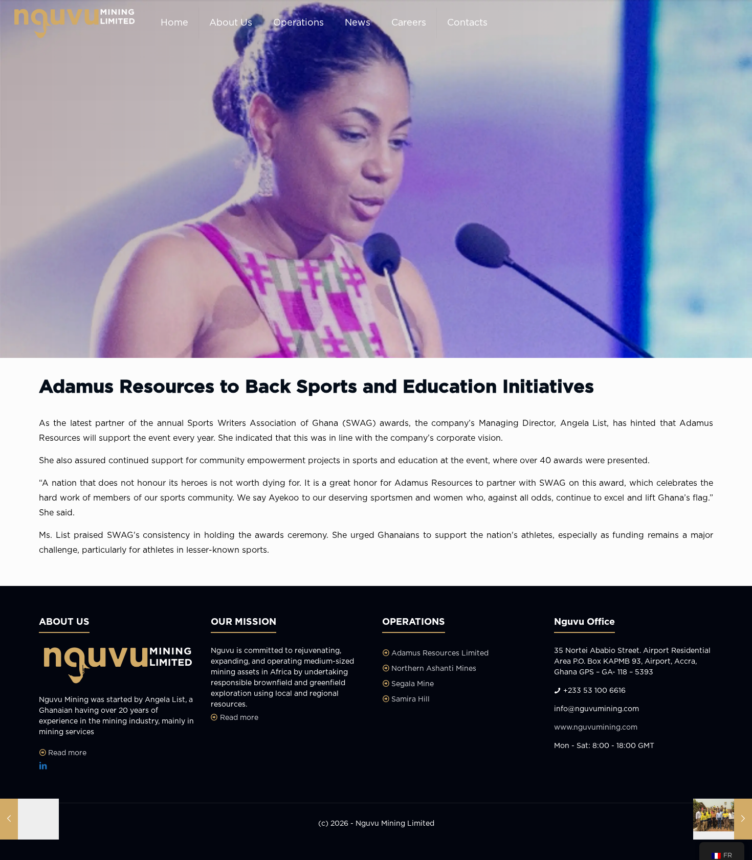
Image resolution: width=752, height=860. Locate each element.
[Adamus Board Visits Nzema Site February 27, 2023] (722, 819)
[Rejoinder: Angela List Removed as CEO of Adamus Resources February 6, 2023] (29, 819)
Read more (67, 753)
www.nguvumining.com (595, 727)
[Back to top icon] (703, 839)
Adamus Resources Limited (440, 653)
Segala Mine (412, 684)
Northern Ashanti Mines (433, 668)
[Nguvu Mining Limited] (72, 23)
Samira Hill (410, 699)
